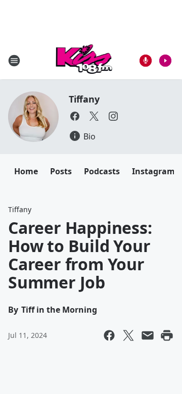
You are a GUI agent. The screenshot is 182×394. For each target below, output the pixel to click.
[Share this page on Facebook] (109, 335)
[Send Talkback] (146, 61)
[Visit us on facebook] (75, 116)
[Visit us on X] (94, 116)
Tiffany (84, 99)
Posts (61, 171)
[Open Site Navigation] (14, 61)
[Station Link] (84, 60)
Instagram (153, 171)
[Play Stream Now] (165, 61)
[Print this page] (167, 335)
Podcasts (102, 171)
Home (26, 171)
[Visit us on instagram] (113, 116)
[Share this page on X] (128, 335)
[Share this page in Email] (148, 335)
